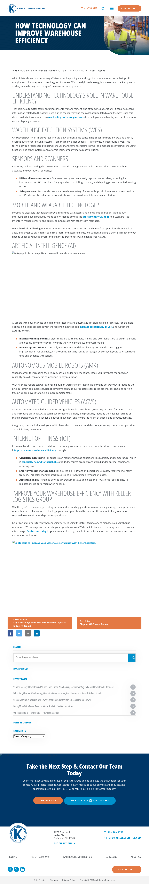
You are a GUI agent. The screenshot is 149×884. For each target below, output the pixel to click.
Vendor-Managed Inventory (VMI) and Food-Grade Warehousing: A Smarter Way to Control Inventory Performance (64, 687)
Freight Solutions (40, 856)
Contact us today (36, 531)
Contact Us (128, 8)
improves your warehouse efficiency (35, 450)
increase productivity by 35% (96, 326)
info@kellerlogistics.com (124, 837)
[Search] (131, 658)
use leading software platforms (66, 117)
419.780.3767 (90, 8)
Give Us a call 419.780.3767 (90, 800)
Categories (19, 731)
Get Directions (63, 843)
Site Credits (40, 880)
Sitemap (54, 880)
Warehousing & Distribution (77, 856)
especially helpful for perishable (40, 462)
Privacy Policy (68, 880)
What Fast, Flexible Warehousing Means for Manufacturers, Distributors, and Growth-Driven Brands (57, 693)
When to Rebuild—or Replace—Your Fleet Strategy (36, 712)
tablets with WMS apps (96, 216)
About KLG (136, 856)
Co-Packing (111, 856)
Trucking (12, 856)
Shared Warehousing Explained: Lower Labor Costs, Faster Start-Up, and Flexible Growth (52, 700)
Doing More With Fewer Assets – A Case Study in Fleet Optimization (43, 706)
